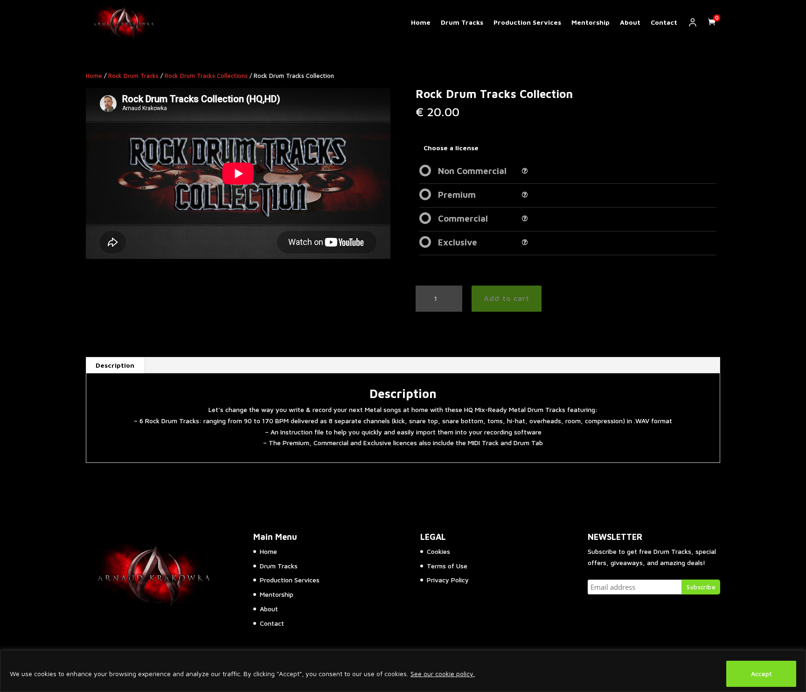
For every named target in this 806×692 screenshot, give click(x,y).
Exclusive (457, 242)
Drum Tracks (462, 22)
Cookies (438, 551)
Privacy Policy (448, 580)
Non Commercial (472, 171)
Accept (761, 674)
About (630, 22)
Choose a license (451, 148)
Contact (664, 22)
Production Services (527, 22)
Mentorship (590, 22)
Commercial (463, 218)
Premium (457, 194)
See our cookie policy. (442, 674)
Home (421, 22)
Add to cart (506, 298)
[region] (403, 671)
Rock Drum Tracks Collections (206, 75)
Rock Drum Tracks (133, 75)
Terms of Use (447, 566)
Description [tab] (115, 365)
